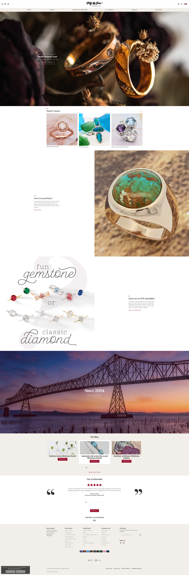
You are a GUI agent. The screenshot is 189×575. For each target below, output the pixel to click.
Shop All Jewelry (47, 62)
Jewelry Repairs (68, 532)
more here (37, 209)
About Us (103, 532)
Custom (51, 9)
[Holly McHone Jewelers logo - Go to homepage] (94, 4)
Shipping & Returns (105, 542)
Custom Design (68, 530)
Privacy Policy (116, 568)
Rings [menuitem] (84, 538)
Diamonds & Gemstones (79, 9)
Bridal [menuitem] (84, 532)
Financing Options (69, 542)
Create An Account (105, 534)
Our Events (103, 545)
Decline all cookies (10, 571)
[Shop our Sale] (94, 130)
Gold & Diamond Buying (70, 534)
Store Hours (49, 535)
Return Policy (109, 568)
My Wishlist (104, 538)
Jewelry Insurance (69, 547)
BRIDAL (29, 9)
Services (134, 9)
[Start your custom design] (126, 130)
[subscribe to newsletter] (140, 535)
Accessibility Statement (136, 568)
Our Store (158, 9)
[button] (178, 4)
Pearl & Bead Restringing (70, 538)
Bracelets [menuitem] (85, 536)
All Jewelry (109, 9)
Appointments (104, 530)
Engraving (67, 540)
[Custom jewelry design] (141, 203)
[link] (2, 4)
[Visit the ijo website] (91, 560)
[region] (94, 131)
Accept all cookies (20, 571)
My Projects (104, 540)
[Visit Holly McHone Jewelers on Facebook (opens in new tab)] (121, 543)
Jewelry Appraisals (69, 536)
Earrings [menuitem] (85, 540)
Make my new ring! (134, 310)
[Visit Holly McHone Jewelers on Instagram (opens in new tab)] (124, 543)
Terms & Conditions (125, 568)
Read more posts (94, 472)
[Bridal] (47, 304)
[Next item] (141, 111)
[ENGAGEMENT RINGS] (62, 129)
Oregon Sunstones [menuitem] (87, 530)
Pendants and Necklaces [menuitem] (88, 542)
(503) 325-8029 (50, 534)
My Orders (103, 536)
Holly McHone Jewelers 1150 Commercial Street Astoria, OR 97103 (52, 533)
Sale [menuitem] (84, 545)
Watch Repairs (68, 545)
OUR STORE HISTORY (94, 395)
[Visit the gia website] (98, 560)
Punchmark (55, 571)
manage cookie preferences (14, 568)
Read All (94, 510)
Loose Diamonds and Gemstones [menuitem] (90, 534)
